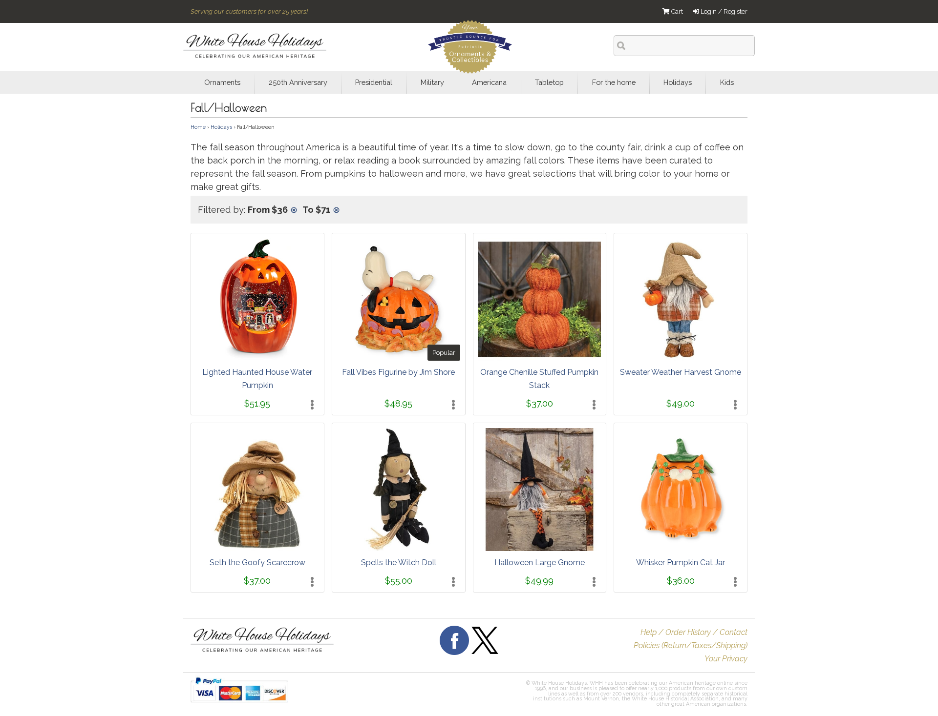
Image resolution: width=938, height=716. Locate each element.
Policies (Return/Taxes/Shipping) (690, 645)
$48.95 (398, 403)
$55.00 (398, 580)
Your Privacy (725, 658)
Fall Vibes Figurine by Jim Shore (398, 372)
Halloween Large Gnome (539, 562)
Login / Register (723, 11)
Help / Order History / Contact (693, 632)
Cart (676, 11)
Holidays (221, 127)
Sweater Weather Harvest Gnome (680, 372)
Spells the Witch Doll (398, 562)
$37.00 (539, 403)
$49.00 (680, 403)
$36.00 (681, 580)
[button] (453, 694)
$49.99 (539, 580)
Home (198, 127)
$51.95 (257, 403)
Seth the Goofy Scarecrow (257, 562)
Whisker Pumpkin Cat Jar (680, 562)
